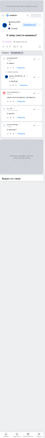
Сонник (14, 29)
